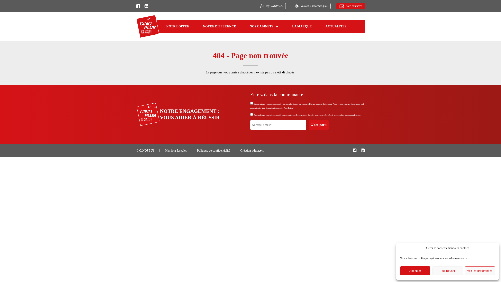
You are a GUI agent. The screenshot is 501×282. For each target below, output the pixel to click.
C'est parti (319, 125)
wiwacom (258, 150)
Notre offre (177, 26)
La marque (302, 26)
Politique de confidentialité (213, 150)
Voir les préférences (480, 270)
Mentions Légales (176, 150)
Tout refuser (447, 270)
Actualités (335, 26)
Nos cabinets (261, 26)
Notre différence (219, 26)
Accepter (415, 270)
